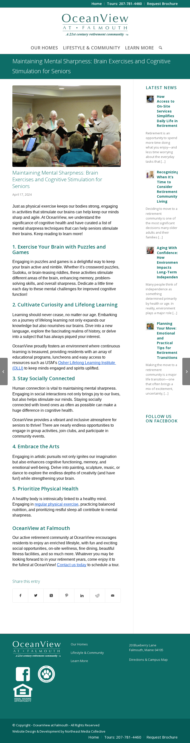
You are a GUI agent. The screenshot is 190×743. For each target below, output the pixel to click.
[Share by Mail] (112, 595)
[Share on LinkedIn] (82, 595)
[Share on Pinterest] (66, 595)
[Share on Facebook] (20, 595)
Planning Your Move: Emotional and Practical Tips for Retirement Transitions (167, 340)
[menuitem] (96, 3)
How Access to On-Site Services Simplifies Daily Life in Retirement (167, 111)
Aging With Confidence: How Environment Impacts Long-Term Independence (169, 262)
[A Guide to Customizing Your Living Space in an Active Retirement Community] (4, 371)
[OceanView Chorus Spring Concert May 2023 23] (66, 126)
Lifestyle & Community (87, 652)
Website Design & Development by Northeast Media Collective (58, 731)
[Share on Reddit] (97, 595)
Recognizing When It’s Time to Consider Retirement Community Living (168, 187)
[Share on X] (35, 595)
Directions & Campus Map (148, 659)
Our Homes (79, 644)
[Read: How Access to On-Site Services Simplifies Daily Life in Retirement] (150, 99)
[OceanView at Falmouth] (95, 25)
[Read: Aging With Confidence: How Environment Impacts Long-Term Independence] (150, 250)
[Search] (159, 47)
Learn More (79, 661)
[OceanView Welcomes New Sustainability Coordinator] (186, 371)
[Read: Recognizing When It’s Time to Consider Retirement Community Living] (150, 174)
